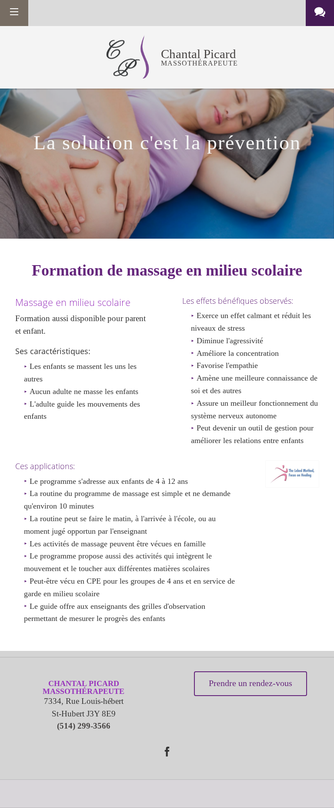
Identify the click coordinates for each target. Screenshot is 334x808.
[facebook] (167, 751)
